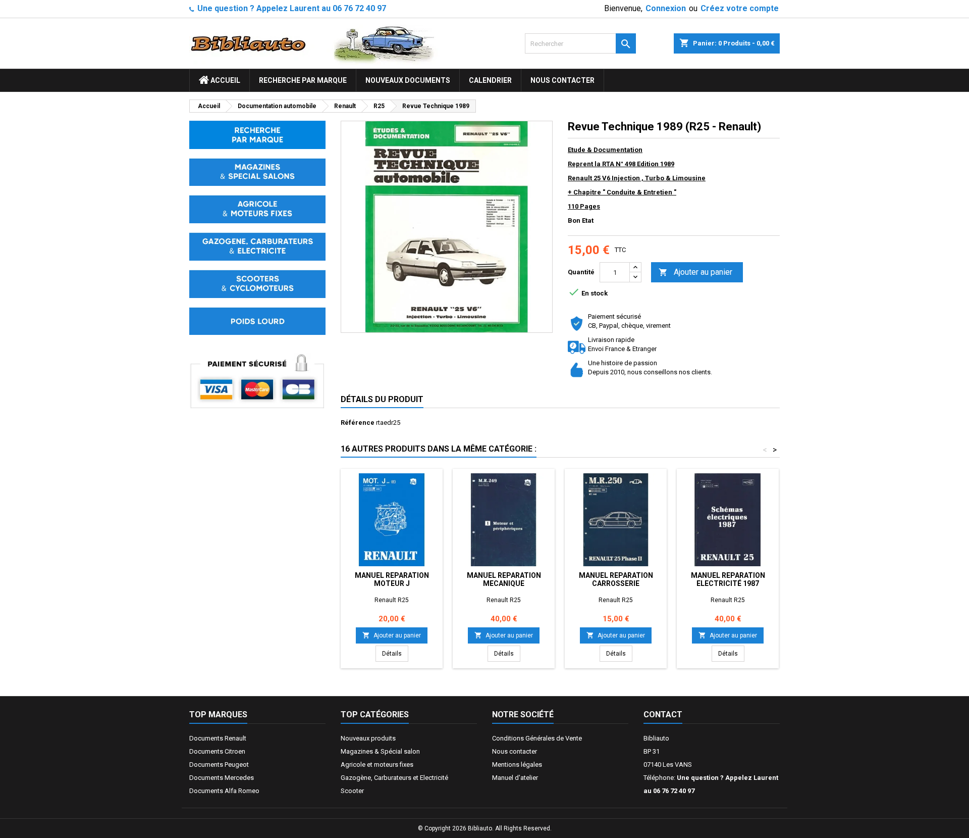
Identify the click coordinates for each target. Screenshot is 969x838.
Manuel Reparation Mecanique (504, 579)
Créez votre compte (740, 8)
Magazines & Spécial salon (380, 751)
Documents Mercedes (221, 777)
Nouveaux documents (407, 80)
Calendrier (490, 80)
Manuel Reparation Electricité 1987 (728, 579)
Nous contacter (562, 80)
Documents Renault (217, 738)
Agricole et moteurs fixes (377, 764)
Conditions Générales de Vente (537, 738)
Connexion (665, 8)
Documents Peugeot (219, 764)
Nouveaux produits (368, 738)
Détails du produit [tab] (382, 399)
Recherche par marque (303, 80)
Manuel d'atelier (515, 777)
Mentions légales (517, 764)
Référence (357, 422)
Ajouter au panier (695, 272)
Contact (662, 714)
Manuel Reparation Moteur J (392, 579)
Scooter (352, 791)
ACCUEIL (224, 80)
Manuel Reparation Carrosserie (616, 579)
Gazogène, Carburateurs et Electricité (394, 777)
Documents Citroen (217, 751)
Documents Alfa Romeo (224, 791)
